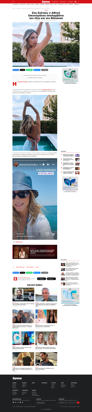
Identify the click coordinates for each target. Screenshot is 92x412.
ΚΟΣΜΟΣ (47, 4)
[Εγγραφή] (78, 403)
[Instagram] (16, 402)
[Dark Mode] (76, 1)
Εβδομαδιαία (63, 385)
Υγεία (52, 385)
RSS (23, 394)
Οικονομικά (73, 385)
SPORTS (51, 4)
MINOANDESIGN (48, 409)
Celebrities (24, 384)
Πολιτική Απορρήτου (72, 406)
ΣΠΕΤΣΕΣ (37, 267)
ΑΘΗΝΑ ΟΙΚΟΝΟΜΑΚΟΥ (20, 267)
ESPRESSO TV (76, 4)
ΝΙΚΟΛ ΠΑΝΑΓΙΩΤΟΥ (30, 267)
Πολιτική (14, 385)
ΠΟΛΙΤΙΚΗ (42, 4)
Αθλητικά (72, 384)
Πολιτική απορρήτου (36, 395)
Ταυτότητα (34, 392)
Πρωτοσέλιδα (74, 382)
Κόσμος (13, 386)
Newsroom (46, 20)
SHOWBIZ (28, 4)
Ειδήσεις (14, 382)
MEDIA (32, 4)
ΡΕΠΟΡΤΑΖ (37, 4)
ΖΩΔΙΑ (55, 4)
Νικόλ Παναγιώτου (47, 89)
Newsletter (24, 393)
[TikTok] (23, 402)
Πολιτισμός (44, 382)
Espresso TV (15, 390)
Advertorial (24, 392)
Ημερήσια (63, 384)
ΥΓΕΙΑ (66, 4)
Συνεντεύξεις (14, 393)
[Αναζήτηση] (79, 2)
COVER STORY (22, 4)
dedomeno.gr (19, 242)
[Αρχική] (17, 378)
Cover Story (14, 387)
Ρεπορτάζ (14, 384)
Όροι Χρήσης (34, 394)
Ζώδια (62, 382)
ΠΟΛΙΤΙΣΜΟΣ (70, 4)
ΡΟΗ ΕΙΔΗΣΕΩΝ (15, 4)
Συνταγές (53, 386)
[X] (18, 402)
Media (23, 386)
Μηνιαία (62, 386)
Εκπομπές (14, 392)
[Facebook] (13, 402)
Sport (33, 382)
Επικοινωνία (34, 393)
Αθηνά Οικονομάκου (23, 81)
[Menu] (13, 2)
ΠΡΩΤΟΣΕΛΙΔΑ (60, 4)
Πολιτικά (72, 386)
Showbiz (24, 382)
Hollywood (24, 385)
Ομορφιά (53, 384)
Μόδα (52, 387)
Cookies (78, 406)
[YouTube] (20, 402)
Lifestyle (53, 382)
